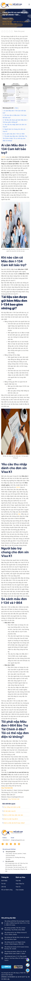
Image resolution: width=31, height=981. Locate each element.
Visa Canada (20, 889)
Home (4, 22)
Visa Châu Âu (20, 883)
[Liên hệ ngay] (28, 965)
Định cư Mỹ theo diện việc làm (13, 815)
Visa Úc (18, 886)
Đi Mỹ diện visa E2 (10, 811)
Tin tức (9, 22)
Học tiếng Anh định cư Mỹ (12, 807)
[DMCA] (6, 965)
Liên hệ (3, 886)
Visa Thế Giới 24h (7, 788)
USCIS (3, 157)
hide (16, 108)
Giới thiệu (4, 880)
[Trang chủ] (12, 829)
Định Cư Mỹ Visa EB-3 (11, 819)
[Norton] (18, 965)
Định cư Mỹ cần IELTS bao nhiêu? (14, 823)
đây (19, 514)
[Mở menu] (29, 4)
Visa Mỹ (18, 880)
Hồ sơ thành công (6, 889)
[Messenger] (28, 970)
